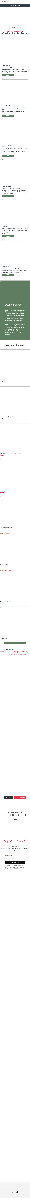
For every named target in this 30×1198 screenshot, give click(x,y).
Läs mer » (2, 381)
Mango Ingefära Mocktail (6, 416)
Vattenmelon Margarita (6, 601)
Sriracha (2, 380)
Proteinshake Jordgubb (6, 638)
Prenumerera (15, 862)
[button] (19, 2)
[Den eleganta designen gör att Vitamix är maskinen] (15, 752)
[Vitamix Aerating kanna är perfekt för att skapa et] (15, 717)
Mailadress (9, 855)
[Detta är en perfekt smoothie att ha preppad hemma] (15, 734)
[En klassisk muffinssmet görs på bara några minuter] (15, 769)
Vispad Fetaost (4, 564)
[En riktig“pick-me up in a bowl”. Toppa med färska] (15, 665)
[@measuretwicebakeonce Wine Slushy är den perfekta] (15, 786)
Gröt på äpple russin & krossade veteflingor (11, 453)
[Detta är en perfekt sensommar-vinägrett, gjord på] (15, 700)
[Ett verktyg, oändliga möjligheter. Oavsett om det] (15, 682)
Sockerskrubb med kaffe (6, 527)
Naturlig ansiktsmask (5, 490)
